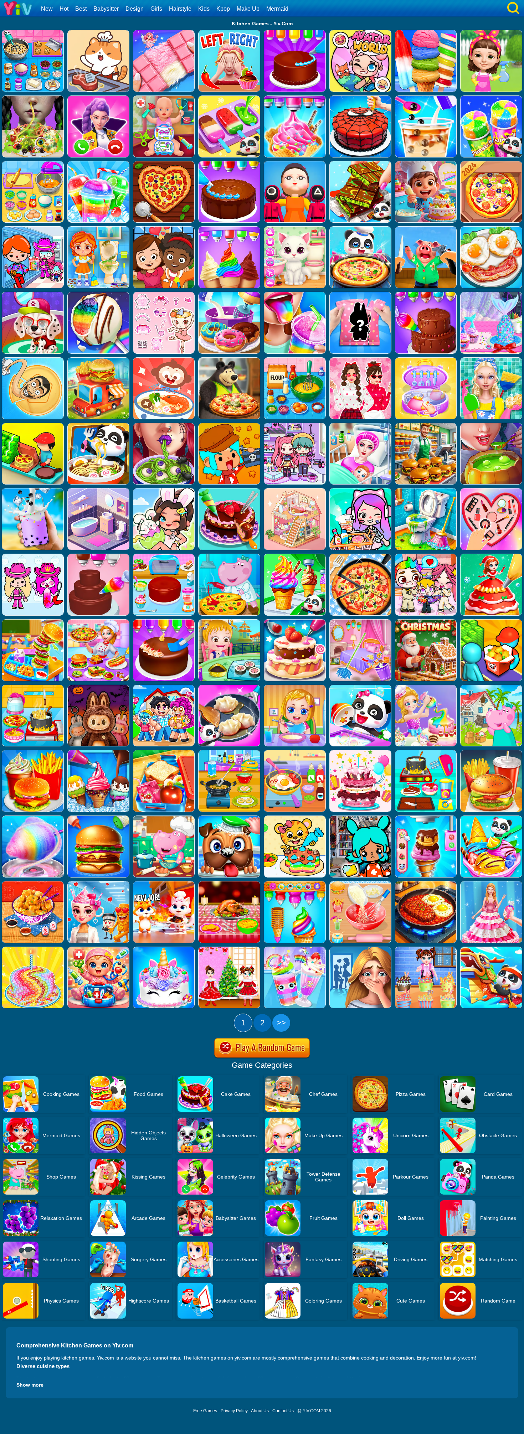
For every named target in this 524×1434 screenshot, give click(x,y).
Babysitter (106, 9)
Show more (29, 1385)
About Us (260, 1410)
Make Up (248, 9)
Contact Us (283, 1410)
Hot (64, 9)
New (47, 9)
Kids (204, 9)
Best (81, 9)
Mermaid (277, 9)
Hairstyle (180, 9)
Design (134, 9)
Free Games (205, 1410)
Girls (156, 9)
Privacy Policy (234, 1410)
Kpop (223, 9)
